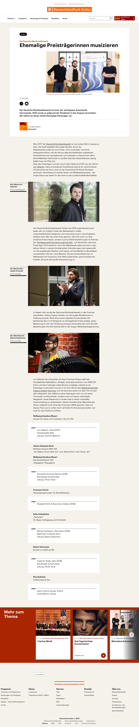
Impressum (90, 721)
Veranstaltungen (62, 705)
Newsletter (60, 698)
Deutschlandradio (119, 692)
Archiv (64, 18)
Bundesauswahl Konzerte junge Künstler (54, 242)
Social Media (89, 695)
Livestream (33, 692)
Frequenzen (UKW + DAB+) (39, 695)
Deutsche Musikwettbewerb (58, 144)
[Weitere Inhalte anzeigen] (131, 635)
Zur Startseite (39, 674)
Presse (114, 695)
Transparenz (116, 702)
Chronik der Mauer (89, 723)
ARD (53, 723)
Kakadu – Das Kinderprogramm (13, 702)
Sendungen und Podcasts (11, 695)
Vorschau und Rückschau (10, 692)
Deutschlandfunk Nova (77, 4)
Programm (23, 18)
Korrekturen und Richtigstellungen (119, 706)
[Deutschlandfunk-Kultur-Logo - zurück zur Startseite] (69, 9)
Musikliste (55, 18)
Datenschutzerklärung (52, 721)
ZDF (59, 723)
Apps (58, 695)
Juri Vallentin (38, 167)
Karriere (115, 698)
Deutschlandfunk (60, 4)
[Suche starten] (110, 18)
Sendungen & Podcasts (39, 18)
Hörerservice (89, 692)
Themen (10, 18)
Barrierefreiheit (118, 711)
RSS (57, 702)
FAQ (58, 692)
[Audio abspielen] (103, 655)
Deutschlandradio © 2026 (69, 718)
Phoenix (68, 723)
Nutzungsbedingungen (74, 721)
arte (76, 723)
